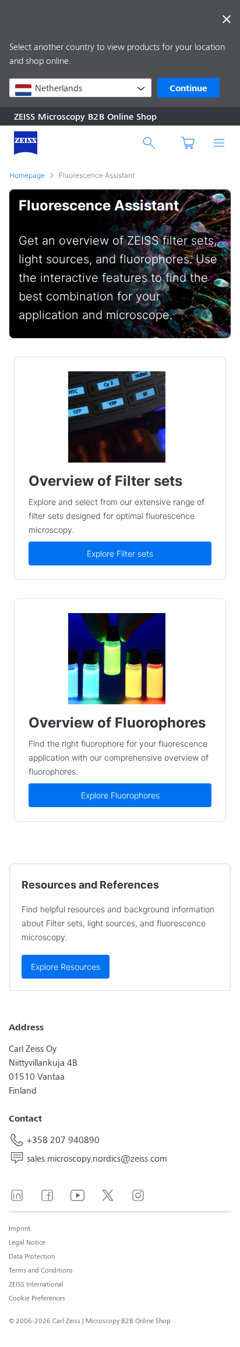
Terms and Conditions (41, 1270)
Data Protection (32, 1256)
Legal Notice (27, 1242)
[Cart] (186, 143)
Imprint (19, 1228)
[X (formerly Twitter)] (108, 1195)
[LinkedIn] (17, 1195)
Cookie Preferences (37, 1298)
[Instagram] (138, 1195)
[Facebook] (47, 1195)
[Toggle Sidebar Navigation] (219, 143)
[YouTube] (77, 1195)
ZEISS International (36, 1284)
